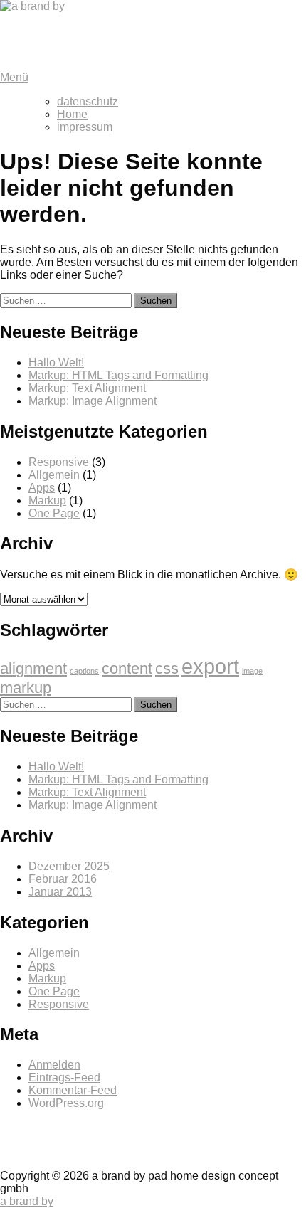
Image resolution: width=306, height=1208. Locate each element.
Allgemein (54, 475)
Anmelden (54, 1065)
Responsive (58, 462)
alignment (33, 668)
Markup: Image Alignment (92, 401)
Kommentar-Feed (72, 1090)
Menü (14, 77)
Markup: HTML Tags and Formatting (118, 375)
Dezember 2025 (69, 866)
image (252, 671)
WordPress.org (66, 1103)
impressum (84, 127)
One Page (54, 513)
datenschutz (87, 101)
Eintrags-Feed (64, 1077)
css (167, 668)
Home (72, 114)
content (127, 668)
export (210, 666)
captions (84, 671)
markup (25, 687)
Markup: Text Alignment (87, 388)
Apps (41, 488)
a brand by (24, 30)
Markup (47, 500)
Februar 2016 (62, 879)
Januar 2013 (60, 892)
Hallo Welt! (56, 362)
